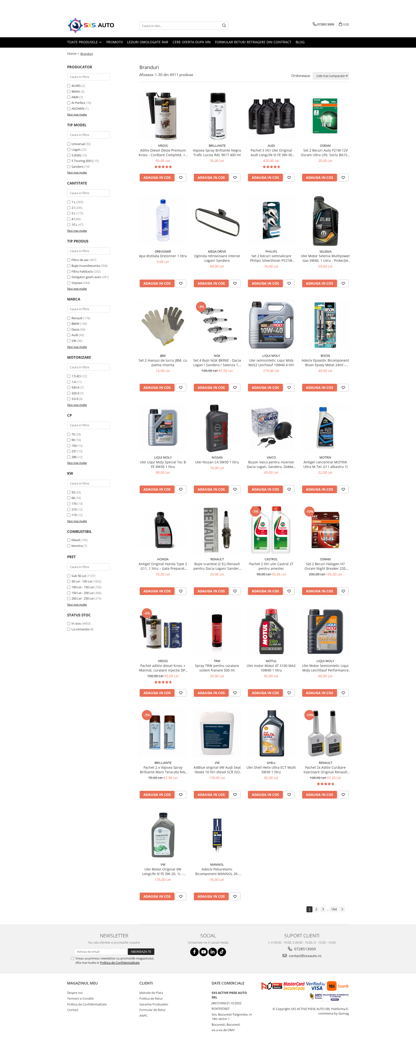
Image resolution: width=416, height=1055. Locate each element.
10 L (74, 224)
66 (73, 498)
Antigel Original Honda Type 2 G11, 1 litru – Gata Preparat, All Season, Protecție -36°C (163, 566)
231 (74, 451)
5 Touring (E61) (82, 161)
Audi (75, 335)
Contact (72, 1010)
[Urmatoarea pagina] (342, 909)
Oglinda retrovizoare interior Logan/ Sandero (217, 258)
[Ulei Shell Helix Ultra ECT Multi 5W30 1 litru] (271, 733)
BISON (325, 355)
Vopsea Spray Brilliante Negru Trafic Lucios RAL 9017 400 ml (217, 152)
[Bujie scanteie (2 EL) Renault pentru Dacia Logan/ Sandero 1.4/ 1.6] (217, 530)
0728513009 (304, 948)
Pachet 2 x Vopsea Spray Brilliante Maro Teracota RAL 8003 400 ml (163, 769)
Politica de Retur (151, 998)
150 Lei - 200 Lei (83, 593)
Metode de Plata (151, 993)
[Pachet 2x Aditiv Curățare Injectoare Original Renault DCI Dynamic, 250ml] (325, 733)
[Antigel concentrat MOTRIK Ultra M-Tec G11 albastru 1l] (325, 428)
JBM (163, 355)
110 (74, 515)
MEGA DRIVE (217, 251)
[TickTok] (222, 952)
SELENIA (325, 251)
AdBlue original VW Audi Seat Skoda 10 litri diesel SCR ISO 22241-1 (217, 769)
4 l (73, 219)
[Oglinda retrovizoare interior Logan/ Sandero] (217, 220)
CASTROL (271, 559)
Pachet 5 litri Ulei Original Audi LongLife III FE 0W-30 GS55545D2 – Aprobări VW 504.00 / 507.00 (271, 152)
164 (334, 909)
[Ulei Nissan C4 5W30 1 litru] (217, 428)
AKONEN (78, 108)
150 (74, 445)
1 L (74, 202)
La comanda (80, 629)
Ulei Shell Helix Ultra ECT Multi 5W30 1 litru (271, 769)
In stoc (76, 623)
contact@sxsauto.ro (304, 955)
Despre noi (75, 993)
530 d (75, 387)
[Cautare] (224, 26)
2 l (73, 207)
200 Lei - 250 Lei (83, 598)
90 (73, 440)
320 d (75, 393)
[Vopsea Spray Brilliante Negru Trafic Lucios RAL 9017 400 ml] (217, 116)
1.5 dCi (76, 376)
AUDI (271, 145)
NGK (217, 355)
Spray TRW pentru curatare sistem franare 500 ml (217, 667)
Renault (77, 318)
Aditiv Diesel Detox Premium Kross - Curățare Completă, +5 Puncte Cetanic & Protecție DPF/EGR (163, 152)
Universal (78, 144)
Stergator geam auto (86, 277)
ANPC (143, 1015)
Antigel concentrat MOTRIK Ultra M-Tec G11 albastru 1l (325, 464)
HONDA (163, 559)
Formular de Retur (152, 1010)
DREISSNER (163, 251)
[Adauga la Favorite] (180, 177)
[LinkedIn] (212, 952)
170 (74, 503)
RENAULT (217, 559)
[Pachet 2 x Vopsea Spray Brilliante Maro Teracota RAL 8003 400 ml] (163, 733)
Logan (76, 149)
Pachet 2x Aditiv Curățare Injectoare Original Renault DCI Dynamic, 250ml (325, 769)
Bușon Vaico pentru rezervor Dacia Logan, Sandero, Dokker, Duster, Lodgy (271, 464)
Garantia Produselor (153, 1004)
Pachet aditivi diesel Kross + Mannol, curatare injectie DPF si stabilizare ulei (163, 667)
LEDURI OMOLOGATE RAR (147, 42)
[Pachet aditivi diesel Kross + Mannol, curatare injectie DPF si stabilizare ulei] (163, 631)
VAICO (271, 457)
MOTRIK (325, 457)
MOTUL (271, 661)
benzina (77, 545)
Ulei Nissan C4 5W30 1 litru (217, 462)
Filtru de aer (80, 260)
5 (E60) (76, 155)
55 (73, 492)
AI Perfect (78, 103)
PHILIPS (271, 251)
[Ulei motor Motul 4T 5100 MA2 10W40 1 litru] (271, 631)
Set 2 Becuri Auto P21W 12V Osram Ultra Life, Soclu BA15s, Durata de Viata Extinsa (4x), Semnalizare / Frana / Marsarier (325, 152)
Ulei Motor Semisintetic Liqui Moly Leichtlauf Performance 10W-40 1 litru (325, 667)
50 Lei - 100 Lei (82, 581)
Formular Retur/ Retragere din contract (253, 42)
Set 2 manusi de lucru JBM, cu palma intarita (163, 362)
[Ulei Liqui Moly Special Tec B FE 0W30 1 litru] (163, 428)
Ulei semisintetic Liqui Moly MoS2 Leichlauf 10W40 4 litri (271, 362)
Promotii (114, 42)
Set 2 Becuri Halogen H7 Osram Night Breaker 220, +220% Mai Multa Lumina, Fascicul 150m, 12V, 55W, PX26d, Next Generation (325, 566)
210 (74, 509)
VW (74, 341)
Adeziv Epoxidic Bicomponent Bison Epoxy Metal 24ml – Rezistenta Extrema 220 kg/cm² (325, 362)
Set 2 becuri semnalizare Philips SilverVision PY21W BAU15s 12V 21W (271, 258)
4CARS (76, 85)
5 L (74, 213)
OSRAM (325, 145)
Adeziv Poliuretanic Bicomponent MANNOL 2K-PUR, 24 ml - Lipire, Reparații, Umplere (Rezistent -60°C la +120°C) (217, 871)
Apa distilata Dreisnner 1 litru (163, 256)
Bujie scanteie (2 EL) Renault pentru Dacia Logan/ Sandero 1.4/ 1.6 (217, 566)
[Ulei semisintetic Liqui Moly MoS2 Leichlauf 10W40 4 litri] (271, 325)
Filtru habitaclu (82, 271)
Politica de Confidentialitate (120, 962)
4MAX (76, 91)
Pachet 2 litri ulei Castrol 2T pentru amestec (271, 566)
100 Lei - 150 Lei (83, 587)
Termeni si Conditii (80, 998)
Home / (73, 53)
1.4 (74, 382)
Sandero (78, 166)
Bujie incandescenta (86, 265)
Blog (300, 42)
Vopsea (77, 283)
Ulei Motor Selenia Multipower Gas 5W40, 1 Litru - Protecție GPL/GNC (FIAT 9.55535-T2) (325, 258)
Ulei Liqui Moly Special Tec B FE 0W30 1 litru (163, 464)
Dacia (75, 329)
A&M (75, 97)
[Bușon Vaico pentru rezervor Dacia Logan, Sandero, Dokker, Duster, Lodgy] (271, 428)
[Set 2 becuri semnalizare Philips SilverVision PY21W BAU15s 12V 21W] (271, 220)
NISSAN (217, 457)
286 (74, 457)
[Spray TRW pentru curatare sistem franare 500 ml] (217, 631)
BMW (75, 323)
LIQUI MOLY (271, 355)
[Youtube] (203, 952)
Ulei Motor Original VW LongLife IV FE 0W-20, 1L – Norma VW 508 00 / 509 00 (163, 871)
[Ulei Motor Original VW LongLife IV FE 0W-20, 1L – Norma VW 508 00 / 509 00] (163, 835)
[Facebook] (194, 952)
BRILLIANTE (217, 145)
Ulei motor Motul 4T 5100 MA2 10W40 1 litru (271, 667)
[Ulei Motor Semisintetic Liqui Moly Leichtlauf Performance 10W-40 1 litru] (325, 631)
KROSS (163, 145)
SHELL (271, 763)
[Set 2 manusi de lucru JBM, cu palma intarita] (163, 325)
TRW (217, 661)
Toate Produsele (83, 42)
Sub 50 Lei (79, 576)
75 (73, 434)
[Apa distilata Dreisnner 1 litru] (163, 220)
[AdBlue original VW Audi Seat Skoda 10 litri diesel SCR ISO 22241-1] (217, 733)
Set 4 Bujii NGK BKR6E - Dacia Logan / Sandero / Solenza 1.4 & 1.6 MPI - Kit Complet (217, 362)
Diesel (76, 540)
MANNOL (217, 864)
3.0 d (75, 398)
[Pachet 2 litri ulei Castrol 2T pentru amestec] (271, 530)
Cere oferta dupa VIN (192, 42)
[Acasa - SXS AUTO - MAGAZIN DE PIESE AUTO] (91, 26)
